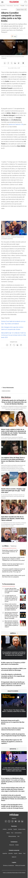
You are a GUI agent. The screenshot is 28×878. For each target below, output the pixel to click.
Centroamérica (18, 832)
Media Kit (14, 857)
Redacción (11, 844)
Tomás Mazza (8, 5)
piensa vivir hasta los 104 (16, 124)
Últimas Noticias (12, 836)
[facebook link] (6, 821)
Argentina (5, 853)
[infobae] (14, 2)
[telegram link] (19, 821)
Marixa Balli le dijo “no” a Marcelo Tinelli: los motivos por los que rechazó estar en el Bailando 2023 (13, 335)
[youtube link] (15, 821)
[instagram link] (12, 821)
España (15, 829)
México (8, 832)
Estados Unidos (21, 829)
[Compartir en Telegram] (18, 63)
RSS (18, 836)
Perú (12, 832)
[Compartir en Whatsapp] (4, 63)
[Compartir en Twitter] (11, 63)
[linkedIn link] (22, 821)
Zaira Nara (15, 5)
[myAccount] (25, 2)
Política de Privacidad (20, 865)
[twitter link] (9, 821)
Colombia (10, 829)
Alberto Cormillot (6, 391)
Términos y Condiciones (8, 865)
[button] (2, 2)
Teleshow (4, 9)
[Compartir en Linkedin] (15, 63)
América (5, 829)
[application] (14, 47)
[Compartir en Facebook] (8, 63)
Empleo (17, 844)
